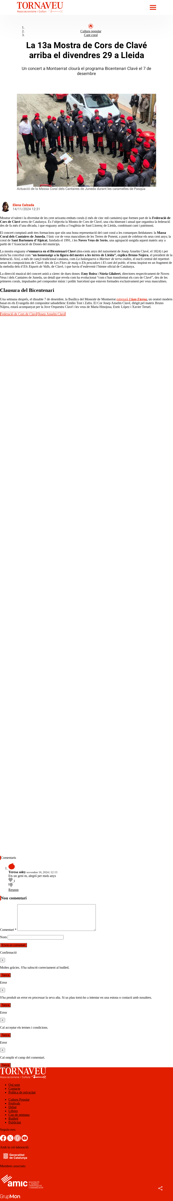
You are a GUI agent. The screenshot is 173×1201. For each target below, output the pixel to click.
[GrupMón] (10, 1199)
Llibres (13, 1111)
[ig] (18, 1140)
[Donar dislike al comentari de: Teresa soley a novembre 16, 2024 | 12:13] (10, 886)
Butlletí (13, 1118)
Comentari (8, 929)
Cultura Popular (19, 1099)
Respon (13, 890)
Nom (3, 937)
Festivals (14, 1103)
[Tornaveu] (31, 13)
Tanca (5, 975)
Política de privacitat (21, 1092)
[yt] (25, 1140)
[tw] (10, 1140)
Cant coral (91, 35)
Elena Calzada (23, 205)
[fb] (3, 1140)
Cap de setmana (19, 1115)
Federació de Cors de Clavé (18, 314)
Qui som (14, 1085)
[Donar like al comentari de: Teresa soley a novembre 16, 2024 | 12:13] (11, 881)
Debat (12, 1107)
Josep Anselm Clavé (51, 314)
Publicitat (14, 1122)
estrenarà (131, 299)
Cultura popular (90, 31)
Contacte (14, 1088)
